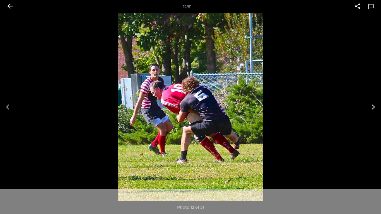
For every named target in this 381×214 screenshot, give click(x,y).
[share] (357, 7)
